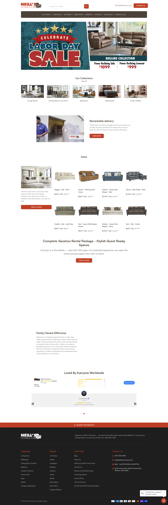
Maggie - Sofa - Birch (61, 190)
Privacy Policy (79, 478)
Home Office (135, 100)
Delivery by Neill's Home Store (84, 463)
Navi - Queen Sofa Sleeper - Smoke (88, 225)
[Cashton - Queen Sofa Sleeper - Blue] (112, 176)
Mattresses (109, 100)
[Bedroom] (84, 91)
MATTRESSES (67, 14)
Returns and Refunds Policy (83, 471)
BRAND (48, 14)
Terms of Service (80, 482)
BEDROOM (89, 14)
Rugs (23, 478)
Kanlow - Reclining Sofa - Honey (87, 191)
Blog (76, 456)
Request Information (85, 425)
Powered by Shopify (41, 501)
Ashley (52, 459)
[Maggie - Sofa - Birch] (65, 176)
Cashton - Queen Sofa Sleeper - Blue (110, 191)
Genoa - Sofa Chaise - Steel (135, 190)
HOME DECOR (108, 14)
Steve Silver (54, 486)
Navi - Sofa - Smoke (133, 224)
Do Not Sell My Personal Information (86, 486)
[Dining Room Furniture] (58, 91)
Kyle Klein (83, 398)
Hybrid (23, 482)
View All (84, 81)
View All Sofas (36, 207)
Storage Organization (28, 486)
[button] (32, 403)
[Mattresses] (109, 91)
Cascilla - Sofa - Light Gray (63, 224)
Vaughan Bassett (55, 490)
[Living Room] (32, 91)
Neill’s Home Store (31, 501)
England (52, 467)
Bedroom (84, 100)
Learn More (96, 136)
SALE (43, 14)
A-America (53, 456)
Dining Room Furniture (58, 100)
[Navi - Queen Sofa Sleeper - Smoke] (88, 211)
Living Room (32, 100)
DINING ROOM (78, 14)
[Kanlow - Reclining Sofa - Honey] (88, 176)
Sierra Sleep (54, 482)
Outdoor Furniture (27, 471)
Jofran (52, 474)
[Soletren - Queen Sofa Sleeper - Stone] (112, 211)
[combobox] (69, 6)
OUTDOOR (98, 14)
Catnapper (53, 463)
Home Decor (25, 474)
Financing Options (80, 474)
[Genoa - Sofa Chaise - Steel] (136, 176)
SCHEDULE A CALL (120, 14)
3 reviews (84, 400)
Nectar (52, 478)
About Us (77, 459)
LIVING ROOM (57, 14)
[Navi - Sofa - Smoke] (136, 211)
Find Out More (84, 260)
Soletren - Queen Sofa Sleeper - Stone (110, 225)
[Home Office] (135, 91)
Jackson (52, 471)
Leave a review (129, 383)
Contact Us (140, 5)
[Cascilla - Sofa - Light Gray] (65, 211)
